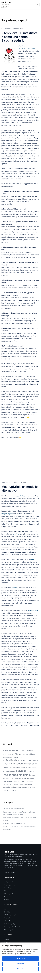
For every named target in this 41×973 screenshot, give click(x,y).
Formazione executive (10, 888)
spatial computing (22, 787)
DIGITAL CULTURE (20, 482)
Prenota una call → (11, 872)
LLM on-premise (16, 778)
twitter (5, 790)
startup (31, 787)
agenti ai (5, 751)
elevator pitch (33, 610)
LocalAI (24, 778)
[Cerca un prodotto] (32, 5)
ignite (32, 559)
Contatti (6, 900)
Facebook (8, 767)
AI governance (21, 754)
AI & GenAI (7, 921)
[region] (20, 957)
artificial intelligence (12, 760)
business (35, 760)
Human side (7, 897)
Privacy (15, 784)
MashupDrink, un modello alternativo (19, 488)
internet (33, 775)
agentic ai (12, 750)
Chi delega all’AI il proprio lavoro (14, 809)
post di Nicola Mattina (24, 496)
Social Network (28, 784)
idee (4, 771)
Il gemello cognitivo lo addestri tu (14, 823)
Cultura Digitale (8, 930)
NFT (24, 781)
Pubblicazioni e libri (10, 915)
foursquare (16, 767)
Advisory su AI (8, 882)
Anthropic (13, 757)
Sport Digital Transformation (12, 927)
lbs (9, 778)
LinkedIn (6, 939)
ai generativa (8, 754)
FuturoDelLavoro (26, 767)
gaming (34, 767)
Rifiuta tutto (20, 969)
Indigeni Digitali (7, 514)
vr (9, 790)
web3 (13, 790)
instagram (31, 771)
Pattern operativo (9, 894)
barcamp (15, 588)
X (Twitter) (7, 942)
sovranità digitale (10, 787)
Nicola (29, 61)
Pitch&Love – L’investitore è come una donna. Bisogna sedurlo (19, 36)
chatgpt (5, 764)
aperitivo (16, 534)
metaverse (30, 778)
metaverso (8, 781)
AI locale (32, 754)
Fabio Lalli (6, 2)
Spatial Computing (9, 924)
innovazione (22, 770)
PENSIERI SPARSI (7, 784)
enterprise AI (30, 763)
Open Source (30, 781)
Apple (19, 757)
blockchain (27, 760)
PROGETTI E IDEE (18, 29)
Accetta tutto (20, 958)
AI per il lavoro (7, 757)
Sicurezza (21, 784)
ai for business (26, 750)
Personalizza (20, 963)
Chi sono (6, 891)
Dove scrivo (7, 918)
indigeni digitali (10, 771)
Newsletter (7, 912)
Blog (5, 909)
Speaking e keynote (10, 885)
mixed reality (17, 781)
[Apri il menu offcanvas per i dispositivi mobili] (38, 5)
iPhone (5, 778)
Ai (17, 750)
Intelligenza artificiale (17, 775)
